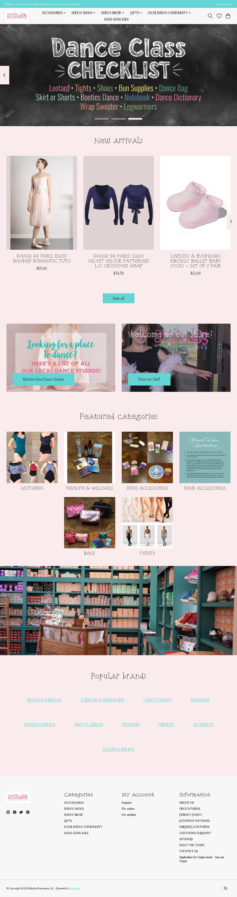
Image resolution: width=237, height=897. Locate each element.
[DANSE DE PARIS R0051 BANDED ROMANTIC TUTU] (41, 203)
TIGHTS (147, 553)
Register (127, 802)
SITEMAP (186, 839)
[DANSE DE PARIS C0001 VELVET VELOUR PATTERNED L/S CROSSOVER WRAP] (118, 203)
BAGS (89, 553)
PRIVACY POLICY (190, 815)
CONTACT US (188, 851)
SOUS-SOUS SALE (116, 19)
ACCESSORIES (74, 802)
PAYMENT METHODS (194, 821)
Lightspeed (74, 888)
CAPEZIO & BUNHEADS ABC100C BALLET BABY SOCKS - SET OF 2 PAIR (195, 260)
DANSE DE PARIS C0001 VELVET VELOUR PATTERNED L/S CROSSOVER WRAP (118, 260)
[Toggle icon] (210, 16)
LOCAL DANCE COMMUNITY (83, 827)
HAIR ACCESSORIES (205, 488)
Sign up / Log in (223, 4)
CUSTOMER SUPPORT (195, 833)
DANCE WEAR (73, 815)
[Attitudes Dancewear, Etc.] (17, 16)
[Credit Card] (225, 888)
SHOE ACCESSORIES (147, 488)
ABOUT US (186, 802)
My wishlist (129, 815)
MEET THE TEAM (191, 845)
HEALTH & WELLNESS (89, 488)
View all (118, 298)
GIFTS (68, 821)
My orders (128, 809)
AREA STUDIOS (189, 809)
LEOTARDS (32, 488)
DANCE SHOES (74, 809)
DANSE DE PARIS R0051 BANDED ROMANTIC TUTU (41, 258)
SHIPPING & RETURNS (194, 827)
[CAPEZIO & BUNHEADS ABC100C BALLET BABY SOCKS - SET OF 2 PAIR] (195, 203)
